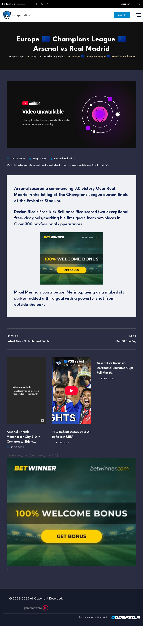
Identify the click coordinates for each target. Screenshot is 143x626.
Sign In (122, 15)
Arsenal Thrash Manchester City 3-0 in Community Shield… (23, 436)
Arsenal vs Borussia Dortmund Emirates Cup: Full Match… (115, 368)
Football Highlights (64, 158)
